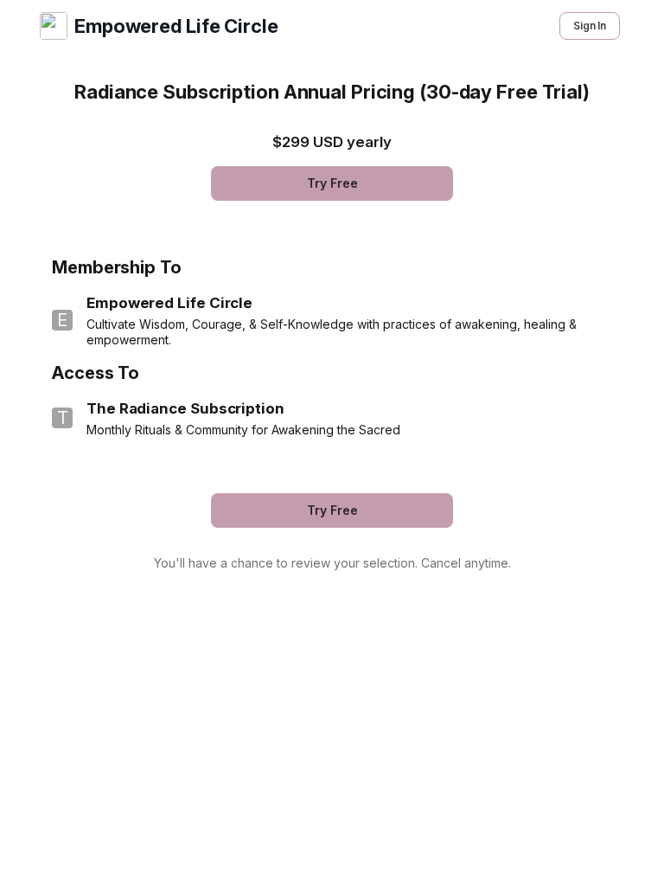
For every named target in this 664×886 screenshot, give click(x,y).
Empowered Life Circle (176, 26)
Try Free (332, 183)
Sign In (589, 25)
